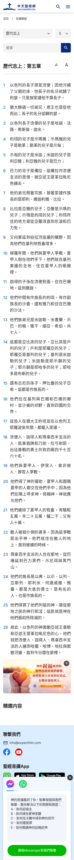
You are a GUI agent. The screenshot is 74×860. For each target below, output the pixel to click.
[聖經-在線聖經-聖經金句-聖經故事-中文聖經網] (21, 7)
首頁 (6, 18)
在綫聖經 (21, 18)
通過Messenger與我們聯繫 (37, 850)
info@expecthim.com (25, 743)
